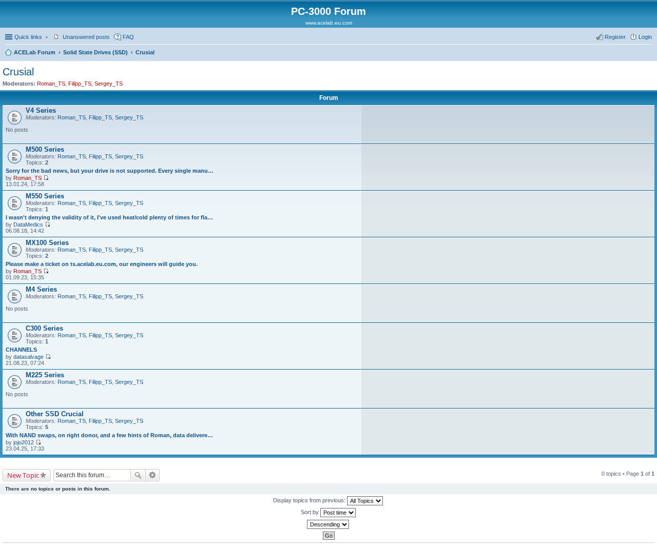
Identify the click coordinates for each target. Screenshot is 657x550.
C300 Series (44, 328)
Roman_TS (51, 83)
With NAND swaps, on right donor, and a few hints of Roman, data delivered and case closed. (110, 435)
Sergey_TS (108, 83)
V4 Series (41, 110)
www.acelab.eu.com (328, 23)
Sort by (310, 512)
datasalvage (28, 357)
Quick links (28, 37)
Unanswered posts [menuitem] (86, 37)
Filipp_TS (79, 83)
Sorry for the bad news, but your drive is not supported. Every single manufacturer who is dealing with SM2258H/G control (110, 171)
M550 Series (45, 196)
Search (138, 475)
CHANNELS (21, 350)
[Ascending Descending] (328, 524)
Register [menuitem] (615, 37)
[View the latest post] (46, 178)
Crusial (145, 52)
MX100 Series (47, 243)
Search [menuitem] (648, 53)
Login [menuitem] (645, 37)
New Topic (23, 475)
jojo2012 (23, 442)
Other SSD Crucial (55, 414)
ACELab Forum (34, 52)
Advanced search (153, 475)
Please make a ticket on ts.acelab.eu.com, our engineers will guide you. (102, 264)
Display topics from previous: (310, 500)
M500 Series (45, 149)
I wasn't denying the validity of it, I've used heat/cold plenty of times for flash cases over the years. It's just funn (110, 217)
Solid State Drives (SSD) (95, 52)
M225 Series (45, 375)
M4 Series (41, 289)
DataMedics (28, 224)
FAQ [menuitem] (128, 37)
